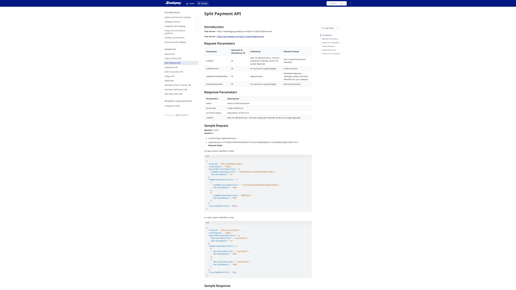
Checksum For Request (331, 53)
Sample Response (329, 50)
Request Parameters (330, 39)
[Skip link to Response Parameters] (202, 92)
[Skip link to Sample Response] (202, 285)
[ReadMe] (182, 115)
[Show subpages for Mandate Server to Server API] (197, 85)
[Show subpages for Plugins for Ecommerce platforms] (197, 31)
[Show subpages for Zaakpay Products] (197, 22)
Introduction (327, 35)
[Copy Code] (308, 160)
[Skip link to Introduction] (202, 27)
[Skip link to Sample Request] (202, 125)
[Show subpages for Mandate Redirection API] (197, 89)
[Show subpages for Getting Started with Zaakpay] (197, 17)
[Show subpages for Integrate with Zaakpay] (197, 26)
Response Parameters (330, 42)
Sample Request (328, 46)
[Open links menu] (350, 3)
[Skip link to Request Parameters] (202, 43)
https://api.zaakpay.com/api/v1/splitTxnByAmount (240, 36)
